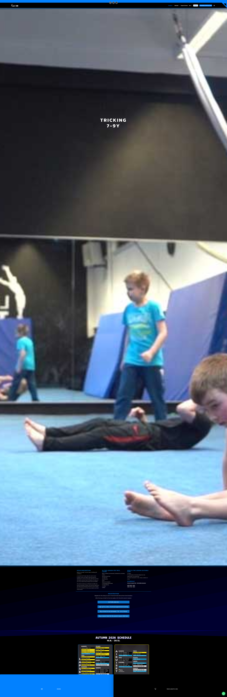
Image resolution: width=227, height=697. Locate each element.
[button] (223, 693)
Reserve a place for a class (172, 688)
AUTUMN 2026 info (113, 602)
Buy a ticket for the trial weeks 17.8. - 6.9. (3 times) (113, 611)
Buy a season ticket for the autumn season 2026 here (113, 616)
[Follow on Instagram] (113, 3)
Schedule (59, 688)
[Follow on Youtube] (110, 3)
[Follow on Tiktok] (116, 3)
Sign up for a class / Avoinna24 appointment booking (113, 607)
